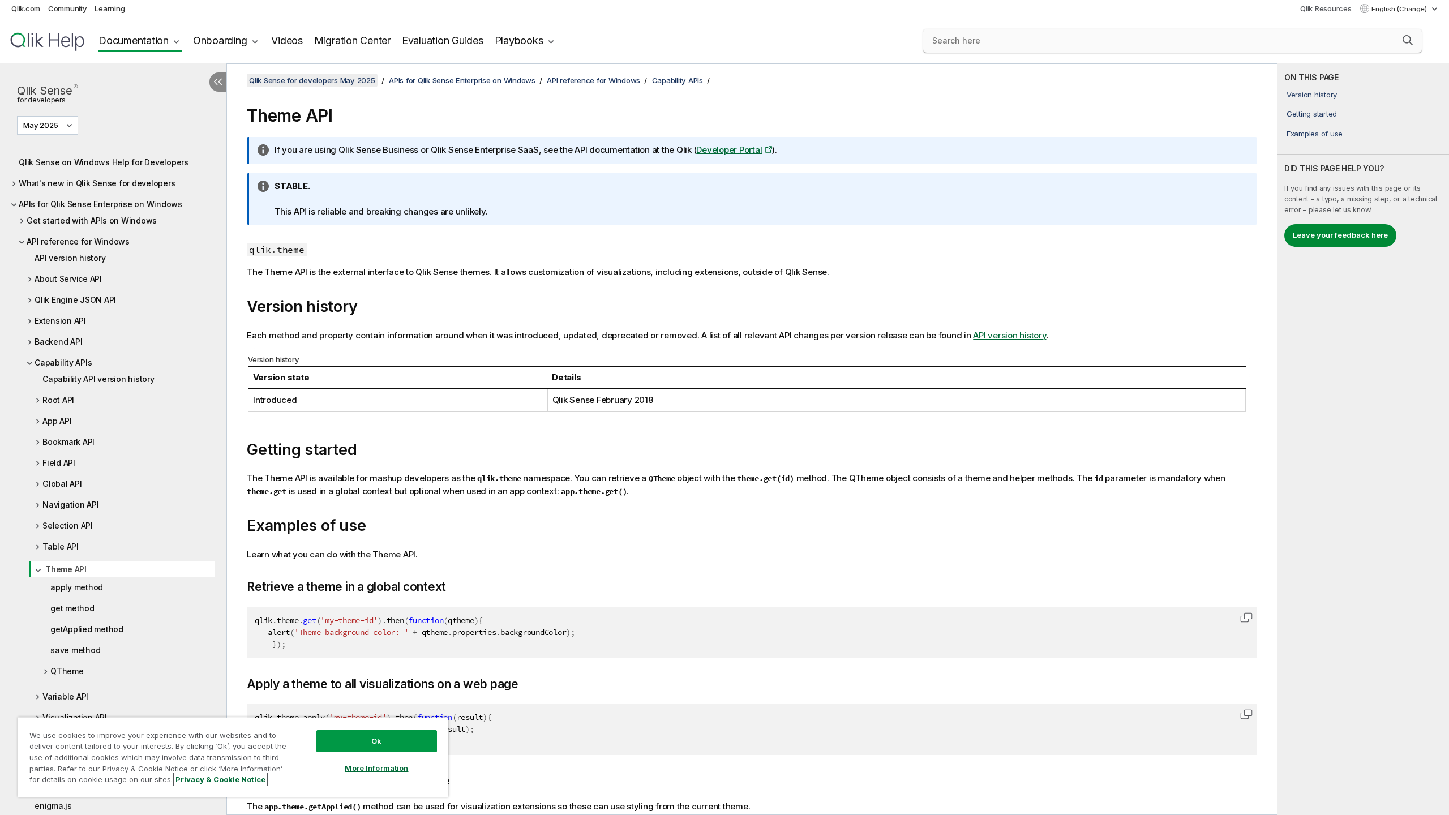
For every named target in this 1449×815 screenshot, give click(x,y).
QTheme (67, 671)
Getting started (1312, 113)
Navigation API (70, 504)
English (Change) (1400, 9)
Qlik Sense (47, 92)
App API (56, 421)
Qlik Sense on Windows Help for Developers (103, 162)
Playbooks (519, 40)
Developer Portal (729, 149)
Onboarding (220, 40)
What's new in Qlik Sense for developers (97, 183)
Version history (1312, 94)
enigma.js (53, 805)
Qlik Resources (1326, 8)
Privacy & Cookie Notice (220, 779)
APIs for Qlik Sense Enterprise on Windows (100, 204)
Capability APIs (63, 362)
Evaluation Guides (442, 40)
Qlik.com (25, 8)
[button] (1407, 40)
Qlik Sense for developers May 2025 (312, 80)
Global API (62, 483)
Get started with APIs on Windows (92, 220)
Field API (58, 462)
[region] (233, 757)
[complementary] (1363, 439)
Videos (287, 40)
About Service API (68, 279)
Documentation (133, 40)
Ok (376, 740)
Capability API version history (98, 379)
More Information (376, 768)
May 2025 (40, 125)
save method (75, 650)
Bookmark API (68, 442)
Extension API (60, 320)
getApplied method (86, 629)
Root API (58, 400)
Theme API (66, 569)
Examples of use (1315, 133)
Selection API (67, 525)
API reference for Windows (78, 241)
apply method (76, 587)
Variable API (65, 696)
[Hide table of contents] (217, 82)
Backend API (58, 341)
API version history (70, 258)
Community (67, 8)
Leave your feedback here (1340, 234)
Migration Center (352, 40)
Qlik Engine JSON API (75, 299)
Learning (110, 8)
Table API (60, 546)
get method (72, 608)
